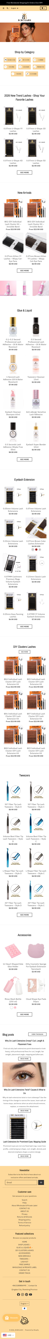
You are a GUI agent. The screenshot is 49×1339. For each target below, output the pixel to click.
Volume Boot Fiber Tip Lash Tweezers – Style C (36, 839)
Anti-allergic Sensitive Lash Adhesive (36, 413)
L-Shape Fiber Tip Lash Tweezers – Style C (36, 872)
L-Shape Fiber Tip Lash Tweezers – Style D (13, 872)
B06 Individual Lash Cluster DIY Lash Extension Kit (13, 716)
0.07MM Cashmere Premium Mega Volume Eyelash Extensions (13, 580)
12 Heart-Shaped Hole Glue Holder (13, 965)
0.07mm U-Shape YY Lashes (13, 129)
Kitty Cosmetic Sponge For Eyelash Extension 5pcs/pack (36, 966)
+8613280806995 (19, 1285)
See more (24, 172)
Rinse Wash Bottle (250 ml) (13, 1000)
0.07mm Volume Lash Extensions (36, 509)
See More (24, 459)
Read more (24, 1059)
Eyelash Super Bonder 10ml (36, 445)
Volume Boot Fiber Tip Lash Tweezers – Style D (13, 839)
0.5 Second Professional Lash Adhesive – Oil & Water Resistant (36, 343)
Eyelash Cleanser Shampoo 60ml (13, 413)
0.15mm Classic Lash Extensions (36, 577)
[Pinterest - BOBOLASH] (26, 1294)
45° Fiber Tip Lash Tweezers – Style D (13, 904)
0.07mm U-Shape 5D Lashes (36, 161)
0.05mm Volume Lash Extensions (13, 509)
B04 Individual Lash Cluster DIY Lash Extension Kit (13, 681)
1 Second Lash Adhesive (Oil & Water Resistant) (13, 379)
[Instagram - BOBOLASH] (22, 1294)
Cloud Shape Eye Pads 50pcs (36, 1000)
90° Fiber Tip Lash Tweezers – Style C (36, 805)
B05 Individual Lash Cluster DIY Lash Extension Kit (36, 681)
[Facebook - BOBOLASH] (18, 1294)
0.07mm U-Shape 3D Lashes (36, 129)
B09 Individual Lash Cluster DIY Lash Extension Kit (36, 750)
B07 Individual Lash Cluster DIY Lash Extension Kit (36, 716)
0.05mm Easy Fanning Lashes (13, 615)
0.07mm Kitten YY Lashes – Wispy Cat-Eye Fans (13, 258)
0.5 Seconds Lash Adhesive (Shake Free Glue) (13, 447)
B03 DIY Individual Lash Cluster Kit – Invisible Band (36, 224)
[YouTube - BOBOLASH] (30, 1294)
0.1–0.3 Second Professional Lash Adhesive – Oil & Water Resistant (13, 343)
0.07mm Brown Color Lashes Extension (36, 542)
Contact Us (32, 1285)
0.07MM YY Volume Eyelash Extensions (36, 615)
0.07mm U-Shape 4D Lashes (13, 161)
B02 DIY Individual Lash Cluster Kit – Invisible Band (13, 224)
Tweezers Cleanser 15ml (36, 378)
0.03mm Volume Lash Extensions (13, 542)
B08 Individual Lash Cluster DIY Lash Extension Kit (13, 750)
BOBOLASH (19, 1330)
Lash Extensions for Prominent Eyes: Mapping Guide (24, 1141)
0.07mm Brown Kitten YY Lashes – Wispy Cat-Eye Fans (36, 258)
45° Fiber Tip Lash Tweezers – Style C (36, 904)
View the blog (37, 1034)
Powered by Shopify (32, 1330)
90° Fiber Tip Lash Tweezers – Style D (13, 805)
